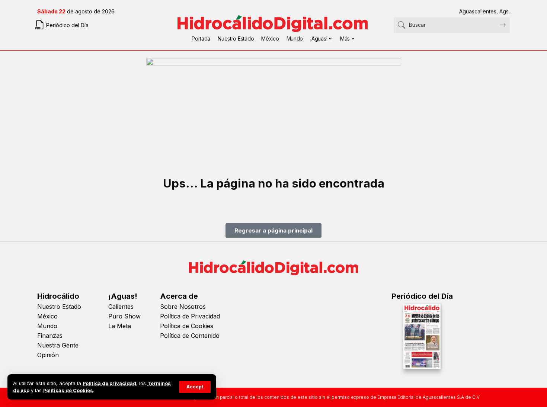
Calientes (121, 306)
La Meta (119, 326)
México (47, 316)
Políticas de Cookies (68, 390)
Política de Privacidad (190, 316)
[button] (195, 387)
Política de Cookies (186, 326)
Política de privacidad (109, 383)
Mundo (47, 326)
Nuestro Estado (59, 306)
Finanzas (50, 335)
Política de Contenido (190, 335)
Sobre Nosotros (183, 306)
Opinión (48, 355)
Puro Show (124, 316)
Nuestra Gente (58, 345)
